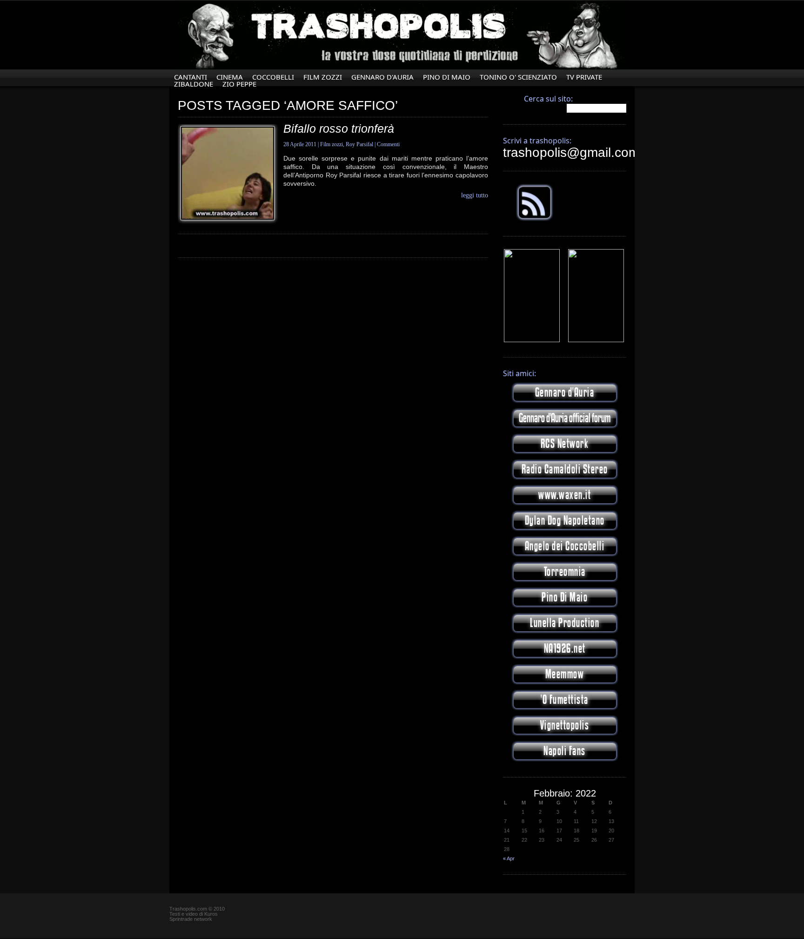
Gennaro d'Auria (565, 392)
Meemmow (564, 674)
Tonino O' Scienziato (518, 77)
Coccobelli (273, 77)
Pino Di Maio (446, 77)
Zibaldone (193, 84)
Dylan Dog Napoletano (565, 520)
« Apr (509, 858)
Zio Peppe (239, 84)
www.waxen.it (564, 495)
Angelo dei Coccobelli (565, 546)
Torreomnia (565, 572)
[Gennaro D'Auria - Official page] (596, 340)
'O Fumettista (565, 700)
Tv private (584, 77)
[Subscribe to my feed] (534, 219)
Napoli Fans (564, 751)
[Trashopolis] (532, 340)
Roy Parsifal (359, 144)
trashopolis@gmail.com (571, 152)
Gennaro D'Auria (382, 77)
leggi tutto (474, 195)
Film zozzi (322, 77)
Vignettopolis (565, 725)
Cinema (229, 77)
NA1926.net (565, 648)
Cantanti (190, 77)
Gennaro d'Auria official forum (564, 418)
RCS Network (565, 444)
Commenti (388, 144)
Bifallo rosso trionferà (338, 128)
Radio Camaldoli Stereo (565, 469)
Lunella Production (564, 623)
